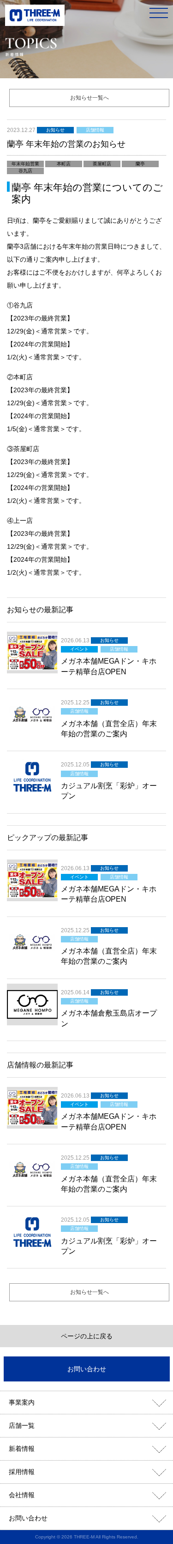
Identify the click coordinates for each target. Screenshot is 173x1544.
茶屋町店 (102, 163)
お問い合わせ (86, 1369)
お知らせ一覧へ (89, 97)
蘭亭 (140, 163)
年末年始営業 (25, 163)
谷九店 (25, 170)
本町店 (64, 163)
